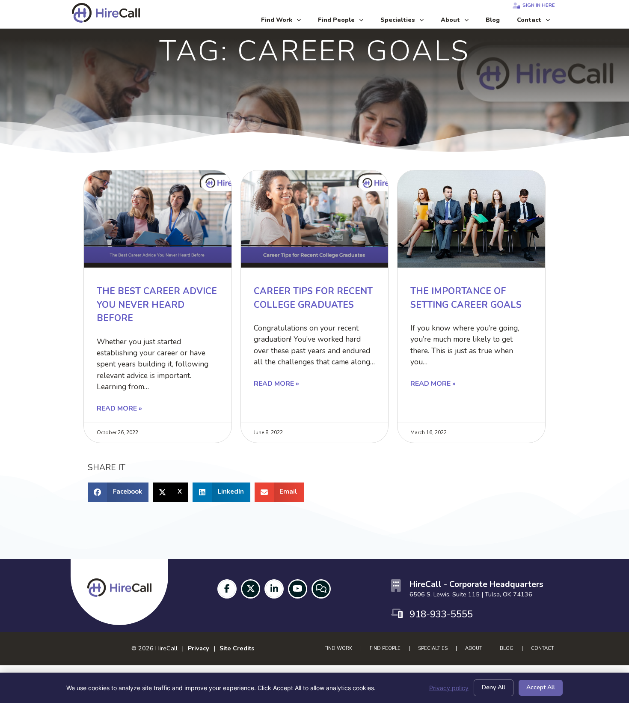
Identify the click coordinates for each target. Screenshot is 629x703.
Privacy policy (449, 687)
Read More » (119, 408)
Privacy (198, 648)
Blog (497, 21)
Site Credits (237, 648)
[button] (118, 492)
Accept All (540, 687)
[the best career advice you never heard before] (157, 219)
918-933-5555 (441, 614)
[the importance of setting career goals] (471, 219)
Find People (345, 21)
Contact (537, 21)
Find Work (285, 21)
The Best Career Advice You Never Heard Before (157, 304)
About (459, 21)
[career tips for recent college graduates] (315, 219)
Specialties (406, 21)
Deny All (493, 687)
